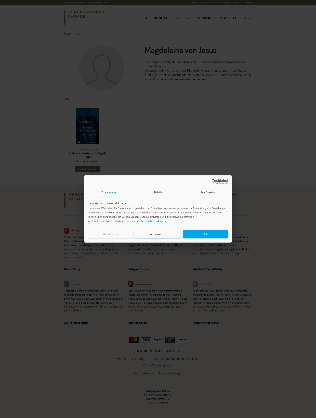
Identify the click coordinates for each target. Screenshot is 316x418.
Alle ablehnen (110, 234)
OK (205, 234)
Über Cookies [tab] (207, 192)
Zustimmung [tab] (108, 192)
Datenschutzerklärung (154, 221)
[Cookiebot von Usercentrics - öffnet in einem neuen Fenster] (214, 181)
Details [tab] (158, 192)
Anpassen (156, 234)
